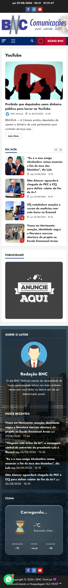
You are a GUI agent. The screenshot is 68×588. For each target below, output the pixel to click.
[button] (4, 40)
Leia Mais (14, 136)
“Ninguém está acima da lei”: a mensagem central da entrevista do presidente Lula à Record (33, 447)
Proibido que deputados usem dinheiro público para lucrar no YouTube (34, 80)
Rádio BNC (56, 41)
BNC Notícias (16, 113)
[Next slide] (60, 150)
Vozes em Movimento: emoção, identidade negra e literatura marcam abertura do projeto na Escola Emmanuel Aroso (14, 233)
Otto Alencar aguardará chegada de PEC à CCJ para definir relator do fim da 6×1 (14, 188)
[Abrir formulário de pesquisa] (32, 41)
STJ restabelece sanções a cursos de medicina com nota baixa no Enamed (14, 210)
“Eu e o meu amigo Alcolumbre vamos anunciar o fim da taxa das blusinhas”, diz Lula (14, 165)
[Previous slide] (56, 150)
